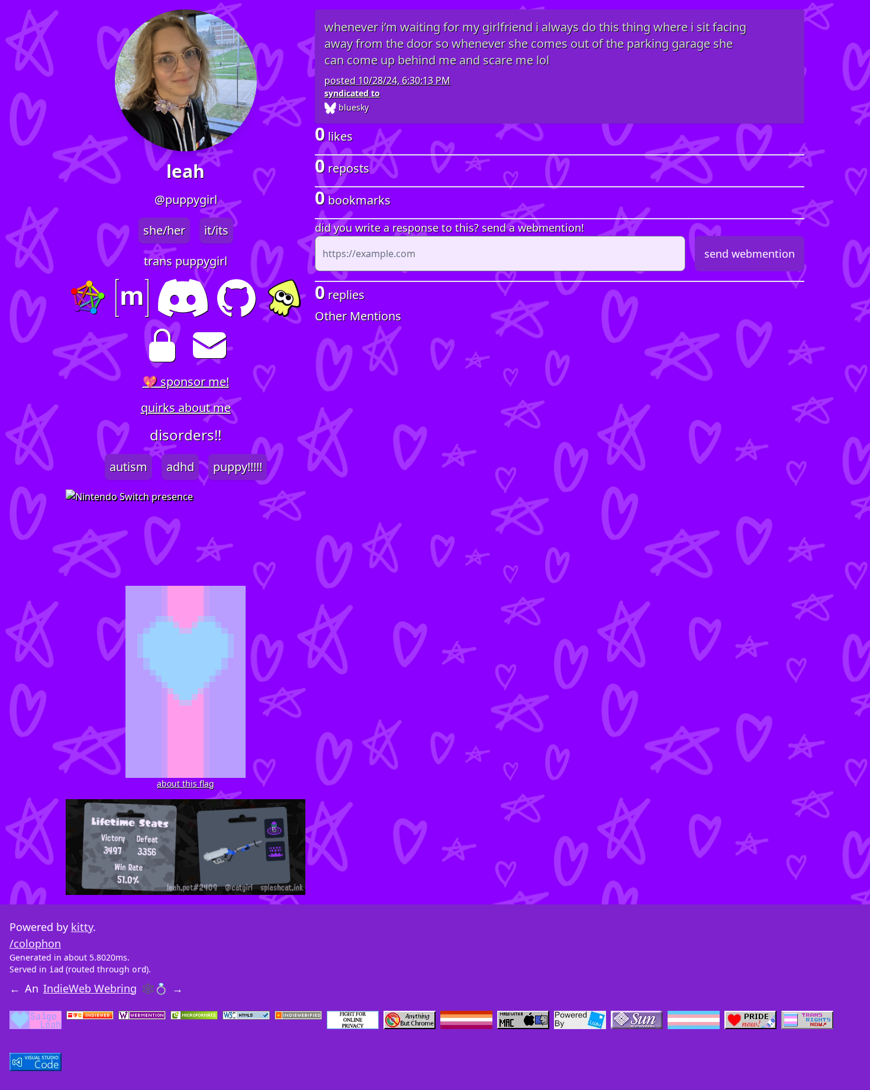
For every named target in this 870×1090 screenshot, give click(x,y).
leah (185, 171)
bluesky (352, 107)
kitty (82, 927)
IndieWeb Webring (90, 988)
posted (387, 80)
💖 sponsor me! (186, 382)
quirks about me (186, 408)
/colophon (35, 943)
